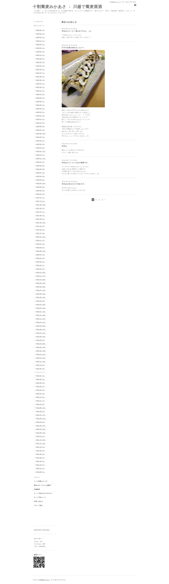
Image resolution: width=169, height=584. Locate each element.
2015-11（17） (41, 276)
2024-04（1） (40, 48)
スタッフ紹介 (38, 505)
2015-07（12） (41, 290)
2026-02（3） (40, 33)
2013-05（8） (40, 383)
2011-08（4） (40, 454)
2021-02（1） (40, 87)
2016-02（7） (40, 265)
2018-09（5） (40, 165)
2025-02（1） (40, 44)
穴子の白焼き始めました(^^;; (73, 47)
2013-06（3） (40, 379)
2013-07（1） (40, 375)
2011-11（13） (41, 443)
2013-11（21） (41, 361)
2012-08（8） (40, 411)
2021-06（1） (40, 76)
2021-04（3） (40, 80)
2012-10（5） (40, 404)
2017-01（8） (40, 233)
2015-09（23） (41, 283)
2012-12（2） (40, 397)
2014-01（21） (41, 354)
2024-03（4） (40, 51)
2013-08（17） (41, 372)
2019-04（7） (40, 140)
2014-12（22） (41, 315)
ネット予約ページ (40, 497)
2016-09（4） (40, 247)
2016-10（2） (40, 244)
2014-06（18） (41, 336)
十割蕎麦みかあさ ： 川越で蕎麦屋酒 (67, 6)
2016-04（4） (40, 258)
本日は (64, 146)
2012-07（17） (41, 415)
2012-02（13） (41, 432)
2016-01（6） (40, 269)
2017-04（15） (41, 222)
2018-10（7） (40, 162)
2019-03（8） (40, 144)
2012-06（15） (41, 418)
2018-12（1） (40, 155)
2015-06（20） (41, 294)
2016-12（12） (41, 237)
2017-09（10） (41, 204)
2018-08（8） (40, 169)
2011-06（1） (40, 457)
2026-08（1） (40, 30)
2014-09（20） (41, 326)
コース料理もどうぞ (40, 481)
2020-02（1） (40, 112)
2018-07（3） (40, 172)
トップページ (38, 21)
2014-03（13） (41, 347)
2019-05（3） (40, 137)
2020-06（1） (40, 101)
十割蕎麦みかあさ (44, 580)
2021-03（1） (40, 83)
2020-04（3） (40, 108)
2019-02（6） (40, 147)
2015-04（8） (40, 301)
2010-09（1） (40, 472)
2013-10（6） (40, 365)
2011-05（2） (40, 461)
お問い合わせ (38, 501)
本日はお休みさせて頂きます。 (74, 184)
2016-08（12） (41, 251)
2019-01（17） (41, 151)
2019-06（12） (41, 133)
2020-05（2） (40, 105)
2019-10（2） (40, 123)
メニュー (37, 477)
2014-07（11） (41, 333)
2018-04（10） (41, 183)
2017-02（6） (40, 229)
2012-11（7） (40, 400)
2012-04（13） (41, 425)
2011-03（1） (40, 465)
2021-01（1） (40, 90)
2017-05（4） (40, 219)
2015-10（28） (41, 279)
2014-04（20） (41, 343)
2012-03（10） (41, 429)
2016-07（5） (40, 254)
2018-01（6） (40, 194)
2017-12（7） (40, 197)
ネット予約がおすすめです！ (43, 493)
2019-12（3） (40, 119)
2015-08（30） (41, 286)
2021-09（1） (40, 69)
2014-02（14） (41, 351)
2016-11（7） (40, 240)
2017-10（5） (40, 201)
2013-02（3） (40, 390)
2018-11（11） (41, 158)
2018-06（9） (40, 176)
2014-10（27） (41, 322)
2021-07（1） (40, 73)
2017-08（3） (40, 208)
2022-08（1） (40, 58)
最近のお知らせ (39, 25)
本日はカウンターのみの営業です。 (75, 163)
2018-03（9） (40, 187)
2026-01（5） (40, 37)
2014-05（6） (40, 340)
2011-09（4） (40, 450)
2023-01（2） (40, 55)
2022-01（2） (40, 66)
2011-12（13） (41, 440)
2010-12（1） (40, 468)
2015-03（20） (41, 304)
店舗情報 (37, 489)
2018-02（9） (40, 190)
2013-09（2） (40, 368)
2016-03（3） (40, 261)
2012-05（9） (40, 422)
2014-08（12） (41, 329)
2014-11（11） (41, 318)
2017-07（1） (40, 212)
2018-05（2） (40, 180)
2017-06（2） (40, 215)
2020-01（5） (40, 115)
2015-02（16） (41, 308)
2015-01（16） (41, 311)
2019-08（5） (40, 126)
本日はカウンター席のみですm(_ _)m (76, 31)
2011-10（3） (40, 447)
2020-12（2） (40, 94)
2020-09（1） (40, 98)
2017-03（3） (40, 226)
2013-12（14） (41, 358)
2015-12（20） (41, 272)
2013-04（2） (40, 386)
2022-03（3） (40, 62)
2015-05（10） (41, 297)
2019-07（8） (40, 130)
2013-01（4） (40, 393)
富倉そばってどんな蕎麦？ (43, 485)
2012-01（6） (40, 436)
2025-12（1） (40, 41)
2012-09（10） (41, 408)
